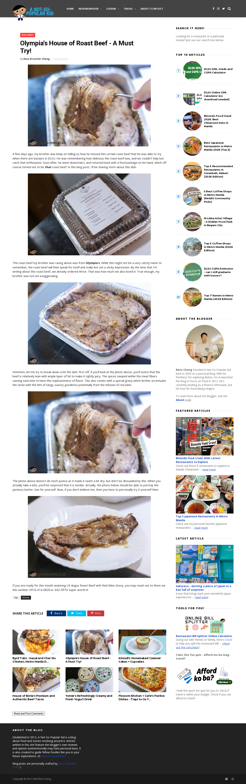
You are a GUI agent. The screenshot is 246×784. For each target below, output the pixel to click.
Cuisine (111, 8)
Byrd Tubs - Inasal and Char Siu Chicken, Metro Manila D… (34, 659)
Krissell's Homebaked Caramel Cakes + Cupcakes (139, 659)
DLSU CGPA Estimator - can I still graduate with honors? (218, 272)
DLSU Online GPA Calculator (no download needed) (216, 96)
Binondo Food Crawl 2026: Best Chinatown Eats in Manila (217, 121)
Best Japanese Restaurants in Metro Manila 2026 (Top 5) (218, 146)
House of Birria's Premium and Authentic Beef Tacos (33, 697)
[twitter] (223, 8)
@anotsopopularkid (54, 756)
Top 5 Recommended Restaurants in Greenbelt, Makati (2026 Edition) (218, 171)
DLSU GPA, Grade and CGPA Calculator (218, 70)
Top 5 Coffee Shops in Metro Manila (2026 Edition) (218, 247)
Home (70, 8)
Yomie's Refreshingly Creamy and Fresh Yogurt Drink (89, 697)
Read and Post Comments (28, 713)
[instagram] (218, 8)
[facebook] (213, 8)
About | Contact (151, 8)
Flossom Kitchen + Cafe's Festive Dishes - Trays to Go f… (142, 697)
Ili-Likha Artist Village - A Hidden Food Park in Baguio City (218, 222)
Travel (128, 8)
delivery (28, 35)
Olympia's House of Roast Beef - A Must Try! (88, 659)
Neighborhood (89, 8)
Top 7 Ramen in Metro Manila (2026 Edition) (219, 297)
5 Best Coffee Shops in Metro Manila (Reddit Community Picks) (218, 196)
